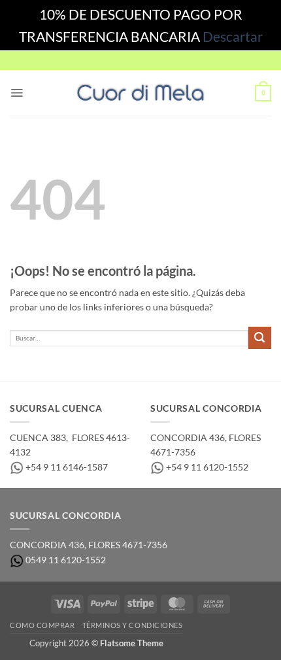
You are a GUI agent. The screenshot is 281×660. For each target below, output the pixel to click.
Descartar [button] (233, 36)
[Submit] (259, 338)
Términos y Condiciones (132, 625)
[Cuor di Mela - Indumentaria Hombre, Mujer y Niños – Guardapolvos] (140, 93)
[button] (17, 93)
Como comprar (42, 625)
